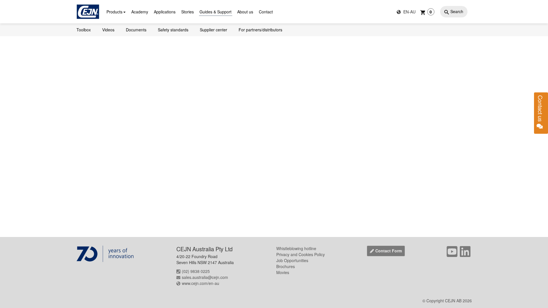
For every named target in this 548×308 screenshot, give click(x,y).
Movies (282, 272)
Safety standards (173, 30)
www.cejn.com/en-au (200, 283)
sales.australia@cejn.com (205, 277)
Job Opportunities (292, 260)
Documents (136, 30)
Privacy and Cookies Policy (300, 254)
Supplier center (213, 30)
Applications (165, 12)
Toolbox (83, 30)
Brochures (285, 266)
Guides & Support (215, 12)
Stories (187, 12)
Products (114, 12)
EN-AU (409, 12)
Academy (139, 12)
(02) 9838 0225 (196, 271)
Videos (108, 30)
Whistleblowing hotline (296, 248)
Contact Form (388, 251)
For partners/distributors (260, 30)
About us (245, 12)
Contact (266, 12)
